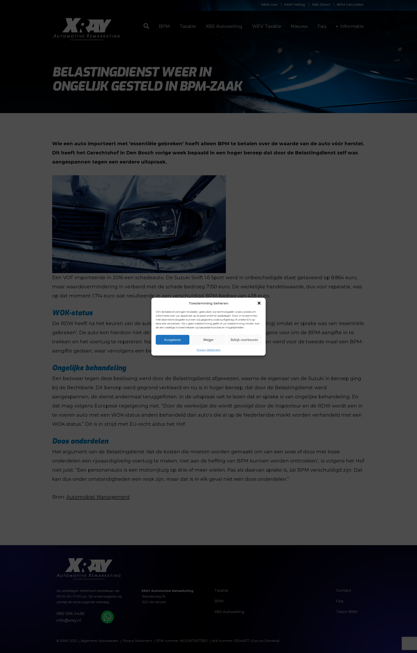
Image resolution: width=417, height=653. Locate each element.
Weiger (208, 339)
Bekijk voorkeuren (244, 339)
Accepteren (172, 339)
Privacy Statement (208, 349)
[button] (259, 303)
